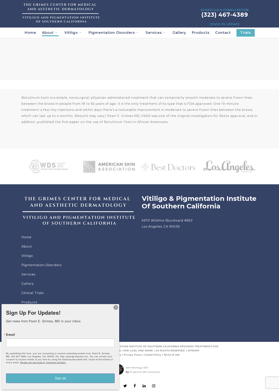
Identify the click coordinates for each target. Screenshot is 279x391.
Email (10, 334)
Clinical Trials (32, 293)
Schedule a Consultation (225, 13)
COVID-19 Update (225, 24)
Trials (245, 33)
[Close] (115, 307)
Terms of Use (172, 354)
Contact (223, 33)
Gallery (179, 33)
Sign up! (60, 378)
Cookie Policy (152, 354)
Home (30, 33)
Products (201, 33)
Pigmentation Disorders (111, 33)
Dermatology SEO (137, 367)
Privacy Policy (133, 354)
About (26, 246)
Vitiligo (71, 33)
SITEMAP (193, 350)
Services (154, 33)
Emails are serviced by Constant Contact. (43, 362)
